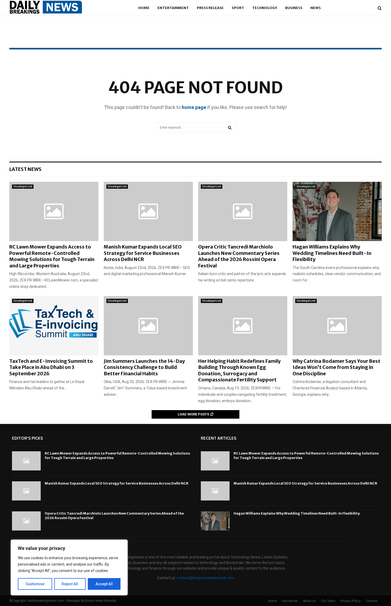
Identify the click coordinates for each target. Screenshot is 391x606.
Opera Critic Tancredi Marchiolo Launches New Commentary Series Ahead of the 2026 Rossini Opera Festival (239, 256)
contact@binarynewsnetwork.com (205, 578)
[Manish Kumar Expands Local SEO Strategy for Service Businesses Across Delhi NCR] (148, 211)
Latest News (25, 169)
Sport (238, 8)
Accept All (104, 584)
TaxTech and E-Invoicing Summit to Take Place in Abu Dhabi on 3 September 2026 (51, 367)
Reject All (70, 584)
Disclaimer (290, 601)
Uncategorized (22, 186)
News (315, 8)
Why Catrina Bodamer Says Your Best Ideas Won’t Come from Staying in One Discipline (336, 367)
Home (143, 8)
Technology (264, 8)
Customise (35, 584)
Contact (371, 601)
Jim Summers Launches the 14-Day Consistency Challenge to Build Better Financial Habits (144, 367)
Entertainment (173, 8)
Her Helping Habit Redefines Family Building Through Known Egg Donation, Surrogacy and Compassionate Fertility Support (239, 370)
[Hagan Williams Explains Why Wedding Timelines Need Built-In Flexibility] (337, 211)
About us (309, 601)
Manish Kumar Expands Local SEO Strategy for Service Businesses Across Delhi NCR (143, 253)
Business (293, 8)
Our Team (328, 601)
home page (194, 107)
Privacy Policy (350, 601)
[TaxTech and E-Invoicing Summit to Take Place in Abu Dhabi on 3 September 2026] (53, 325)
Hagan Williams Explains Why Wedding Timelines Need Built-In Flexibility (332, 253)
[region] (69, 567)
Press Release (210, 8)
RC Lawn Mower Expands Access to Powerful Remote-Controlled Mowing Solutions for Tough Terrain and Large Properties (51, 256)
